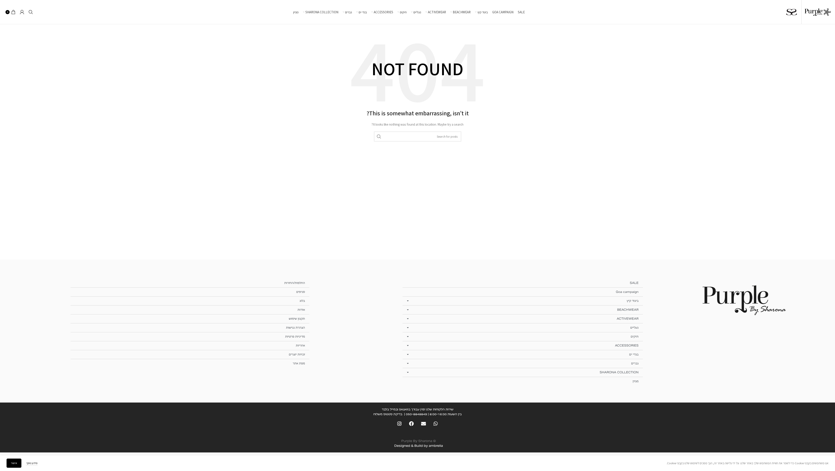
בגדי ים (634, 354)
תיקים (635, 336)
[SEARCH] (379, 136)
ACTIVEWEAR (628, 319)
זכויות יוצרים (297, 354)
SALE (634, 283)
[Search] (30, 12)
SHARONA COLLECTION (619, 372)
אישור (14, 463)
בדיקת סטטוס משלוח (387, 414)
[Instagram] (399, 423)
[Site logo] (818, 12)
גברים (635, 363)
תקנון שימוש (297, 319)
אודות (301, 310)
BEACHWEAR (628, 310)
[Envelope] (423, 423)
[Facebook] (411, 423)
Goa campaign (627, 292)
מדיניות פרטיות (295, 336)
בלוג (302, 301)
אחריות (300, 345)
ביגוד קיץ (633, 301)
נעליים (634, 327)
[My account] (22, 12)
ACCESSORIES (627, 345)
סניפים (300, 292)
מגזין (636, 381)
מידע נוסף (32, 463)
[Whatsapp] (435, 423)
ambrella (436, 446)
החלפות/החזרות (294, 283)
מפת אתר (299, 363)
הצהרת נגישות (295, 327)
